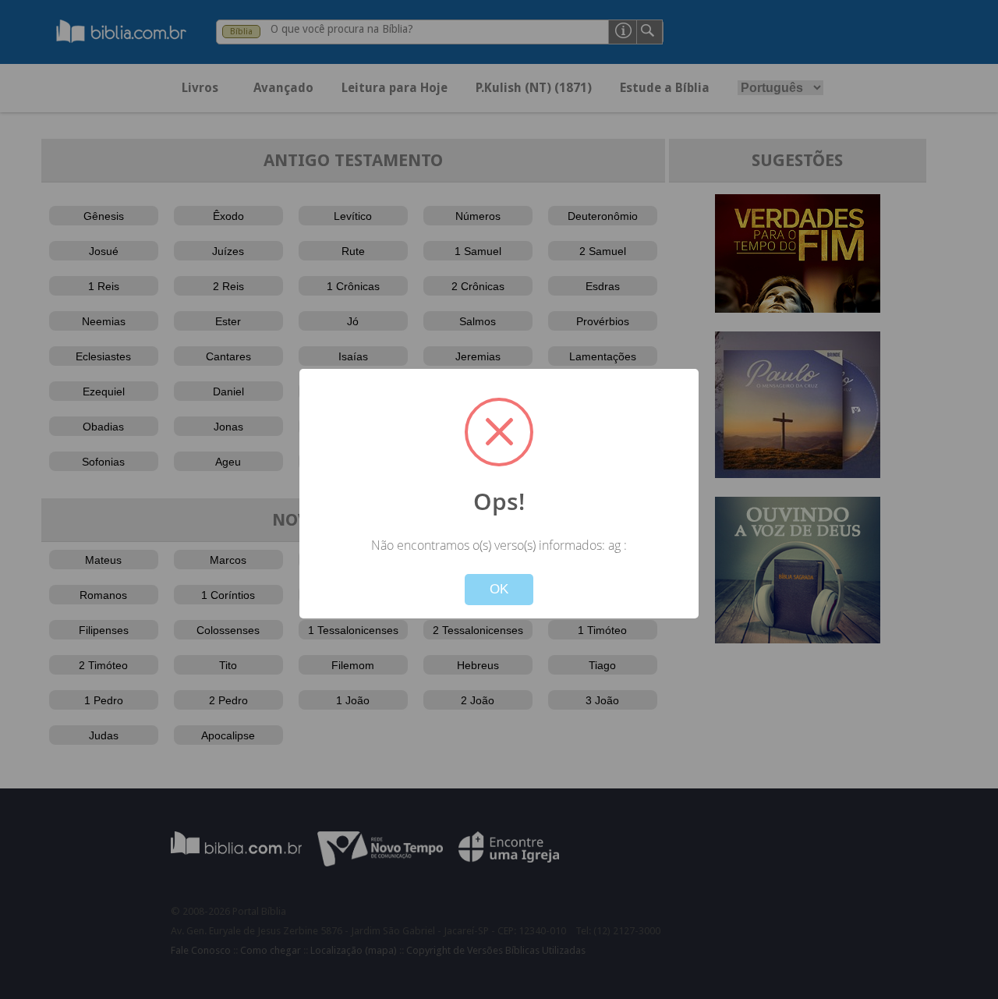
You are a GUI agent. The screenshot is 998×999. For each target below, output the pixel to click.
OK (499, 589)
